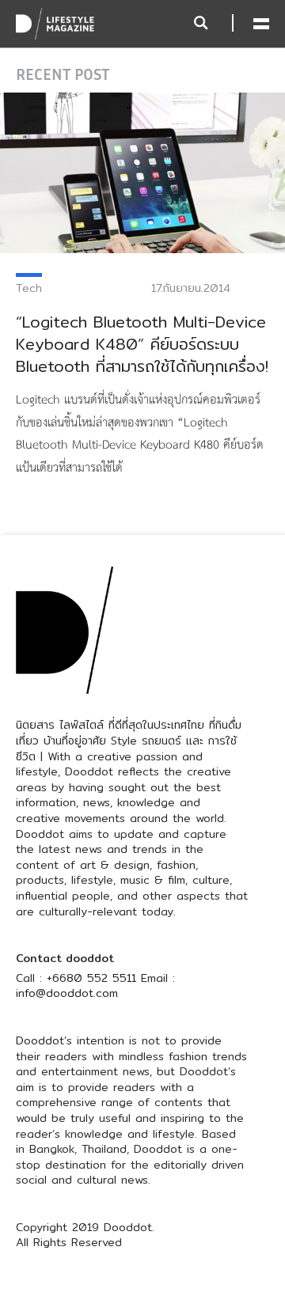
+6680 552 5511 (91, 978)
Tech (29, 288)
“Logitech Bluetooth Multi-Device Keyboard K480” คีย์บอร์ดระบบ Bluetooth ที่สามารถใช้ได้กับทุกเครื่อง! (142, 343)
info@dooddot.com (67, 993)
